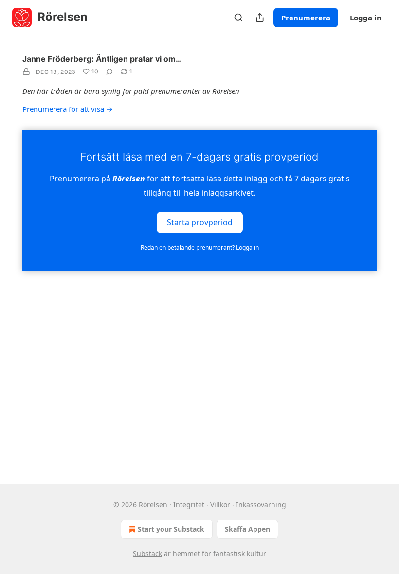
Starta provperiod (200, 221)
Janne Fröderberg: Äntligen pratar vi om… (102, 59)
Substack (147, 553)
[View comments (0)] (109, 71)
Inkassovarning (261, 504)
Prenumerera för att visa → (67, 109)
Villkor (220, 504)
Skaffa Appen (247, 529)
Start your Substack (171, 529)
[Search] (238, 17)
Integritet (188, 504)
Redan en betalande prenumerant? (200, 247)
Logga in (365, 17)
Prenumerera (305, 17)
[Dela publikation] (260, 17)
